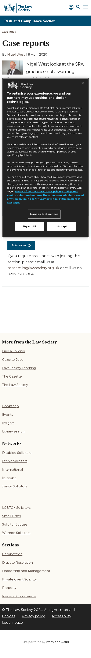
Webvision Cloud (57, 642)
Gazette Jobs (12, 360)
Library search (13, 431)
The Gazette (12, 376)
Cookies (8, 616)
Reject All (29, 226)
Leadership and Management (26, 571)
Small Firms (11, 516)
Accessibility (61, 616)
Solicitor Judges (14, 524)
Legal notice (12, 623)
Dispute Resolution (17, 562)
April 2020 (9, 32)
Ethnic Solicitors (14, 461)
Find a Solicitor (13, 351)
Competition (12, 554)
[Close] (82, 83)
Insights (8, 423)
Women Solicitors (16, 533)
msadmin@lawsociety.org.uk (33, 268)
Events (7, 414)
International (12, 469)
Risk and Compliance (19, 596)
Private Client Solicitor (19, 579)
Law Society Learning (19, 368)
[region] (45, 157)
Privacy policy (33, 616)
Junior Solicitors (14, 486)
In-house (9, 478)
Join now (19, 245)
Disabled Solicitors (16, 453)
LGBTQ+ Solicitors (16, 508)
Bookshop (10, 406)
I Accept (61, 226)
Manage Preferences (44, 213)
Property (9, 588)
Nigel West (16, 54)
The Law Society (15, 385)
